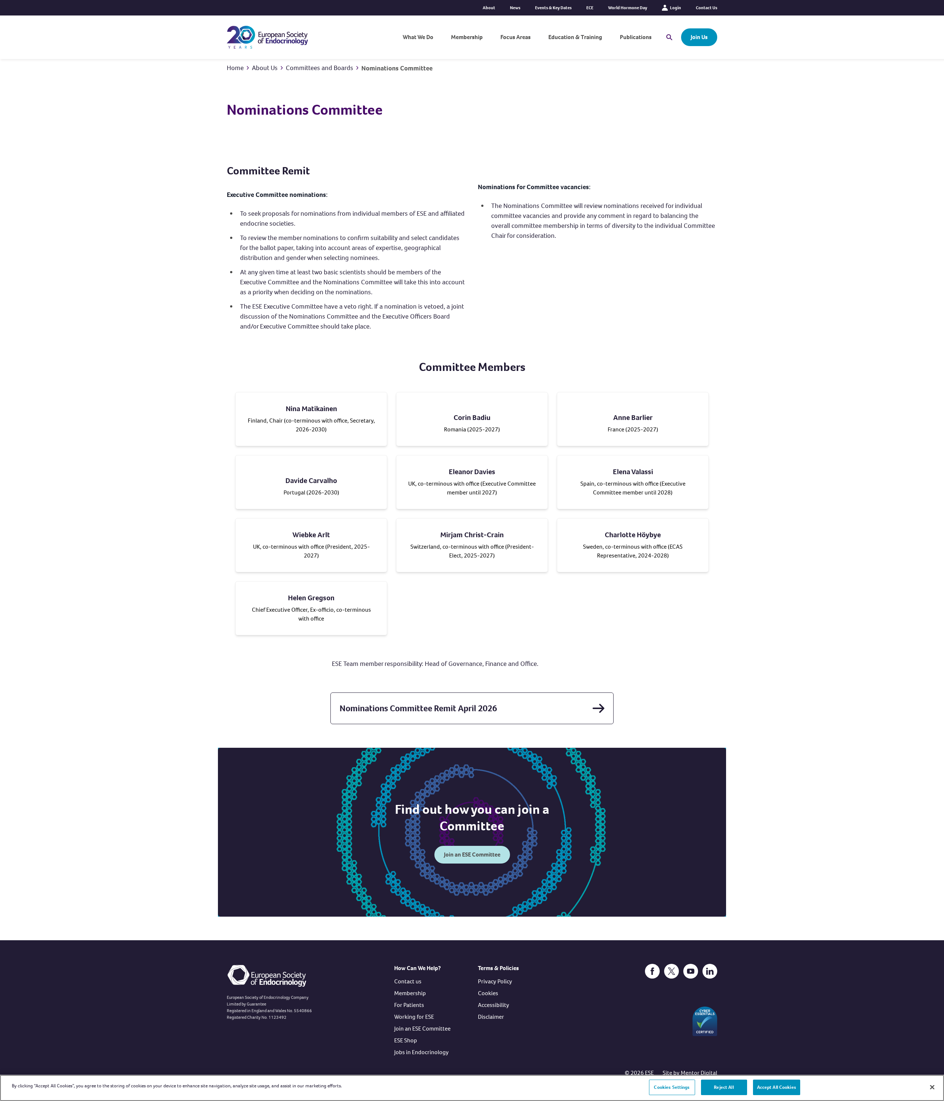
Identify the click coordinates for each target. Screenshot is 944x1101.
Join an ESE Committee (472, 854)
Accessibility (493, 1005)
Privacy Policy (495, 981)
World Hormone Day (627, 8)
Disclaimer (491, 1017)
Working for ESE (414, 1017)
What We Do (418, 37)
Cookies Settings (672, 1087)
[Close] (932, 1087)
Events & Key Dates (553, 8)
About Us (265, 67)
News (515, 8)
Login (675, 8)
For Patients (409, 1005)
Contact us (407, 981)
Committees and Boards (319, 67)
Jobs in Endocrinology (421, 1052)
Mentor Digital (699, 1073)
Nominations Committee (397, 68)
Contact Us (706, 8)
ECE (589, 8)
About (489, 8)
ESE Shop (405, 1040)
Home (235, 67)
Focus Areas (515, 37)
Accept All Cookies (776, 1087)
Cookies (488, 993)
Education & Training (575, 37)
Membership (467, 37)
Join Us (699, 37)
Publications (636, 37)
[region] (472, 1088)
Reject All (723, 1087)
